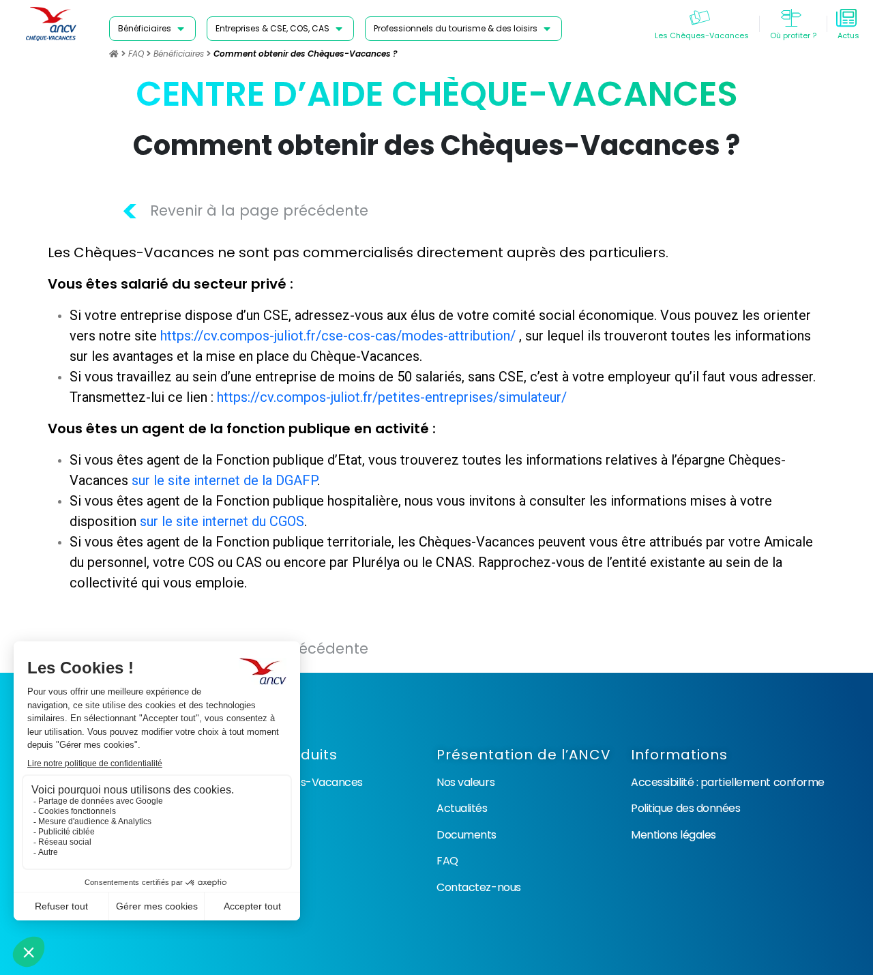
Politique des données (686, 808)
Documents (466, 835)
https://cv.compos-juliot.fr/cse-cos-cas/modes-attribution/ (338, 336)
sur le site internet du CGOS (222, 521)
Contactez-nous (478, 887)
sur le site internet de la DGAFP (224, 480)
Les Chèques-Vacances (302, 782)
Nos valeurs (465, 782)
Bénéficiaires (178, 53)
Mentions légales (673, 835)
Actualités (462, 808)
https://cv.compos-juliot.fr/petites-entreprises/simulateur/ (392, 397)
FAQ (136, 53)
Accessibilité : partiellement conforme (728, 782)
